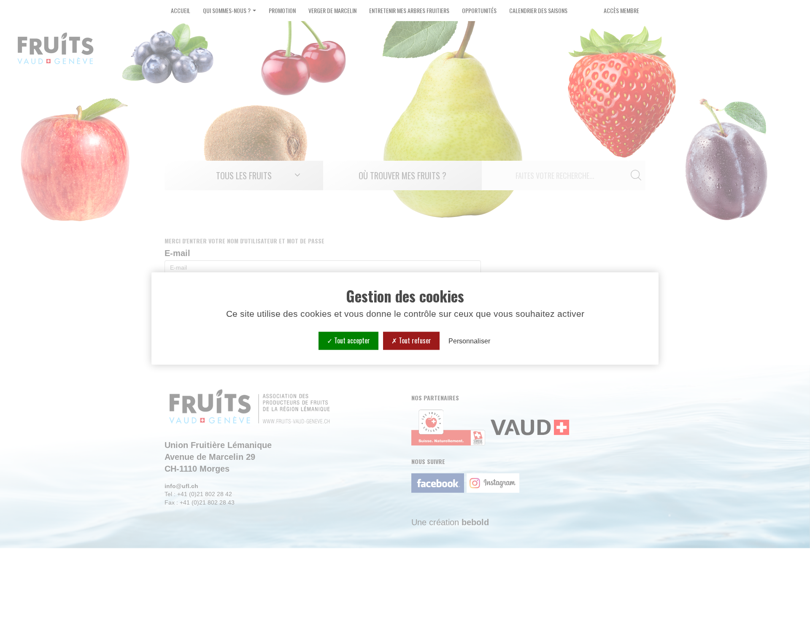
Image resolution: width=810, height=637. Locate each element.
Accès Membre (621, 10)
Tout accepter (351, 340)
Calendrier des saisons (538, 10)
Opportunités (479, 10)
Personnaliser (469, 341)
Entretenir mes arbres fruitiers (409, 10)
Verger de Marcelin (332, 10)
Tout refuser (414, 340)
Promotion (282, 10)
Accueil (180, 10)
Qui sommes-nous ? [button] (227, 10)
